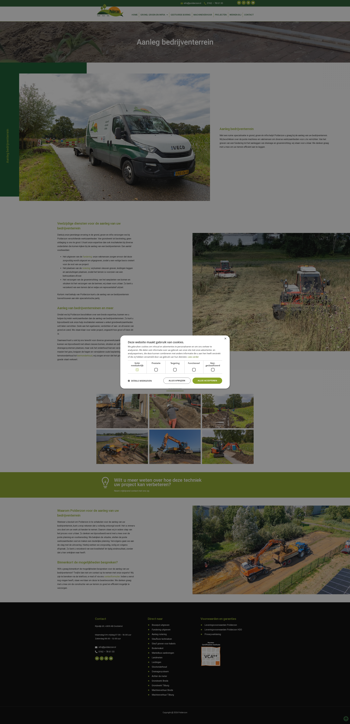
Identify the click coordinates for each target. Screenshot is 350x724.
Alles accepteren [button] (207, 380)
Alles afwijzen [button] (177, 380)
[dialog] (175, 362)
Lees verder (193, 356)
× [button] (225, 339)
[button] (140, 380)
